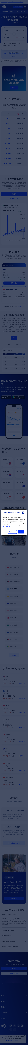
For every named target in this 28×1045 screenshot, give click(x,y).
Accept (21, 532)
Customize (12, 532)
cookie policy (6, 526)
